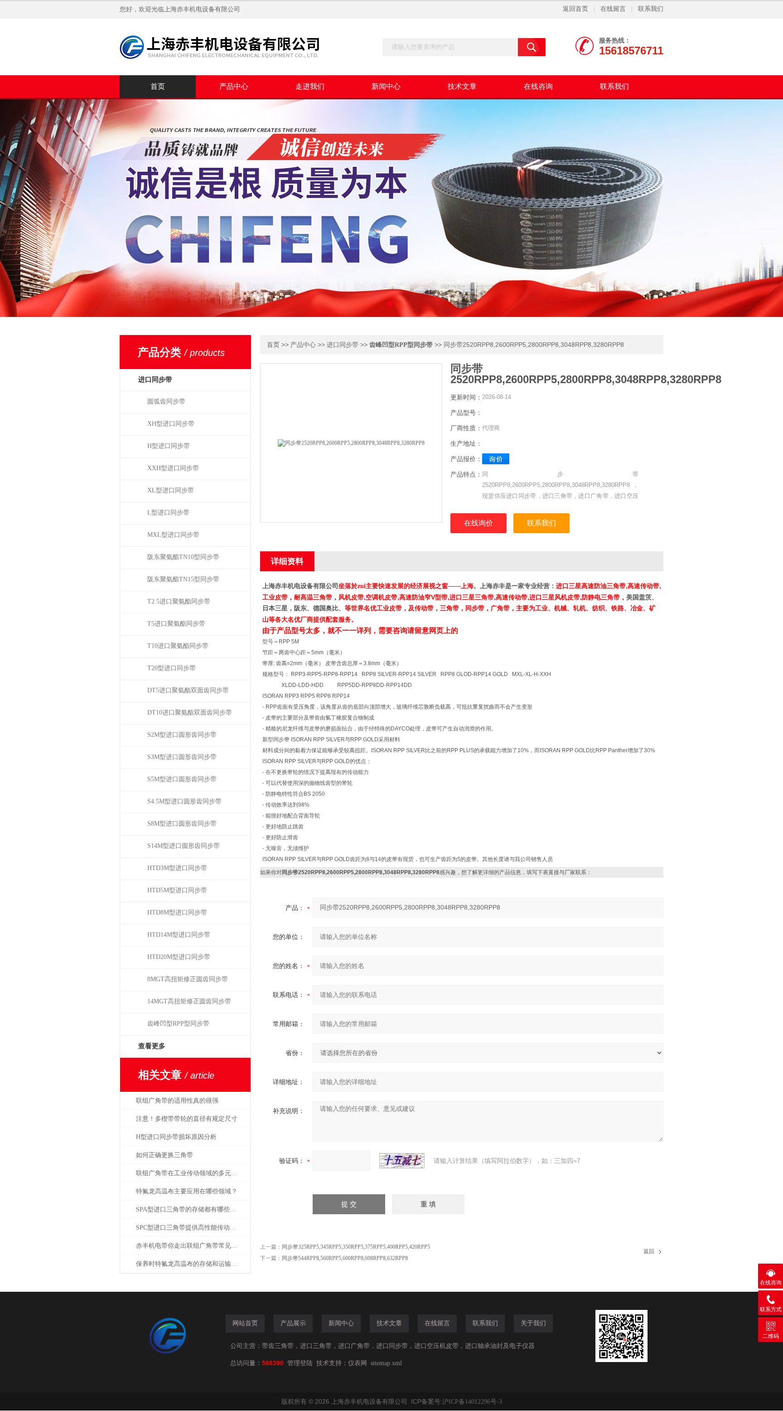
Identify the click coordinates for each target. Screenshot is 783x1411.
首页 (157, 86)
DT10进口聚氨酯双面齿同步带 (189, 712)
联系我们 (650, 8)
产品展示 (293, 1323)
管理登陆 (300, 1363)
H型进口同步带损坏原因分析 (176, 1137)
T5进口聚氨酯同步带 (176, 623)
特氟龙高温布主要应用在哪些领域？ (186, 1191)
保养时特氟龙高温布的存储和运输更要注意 (191, 1263)
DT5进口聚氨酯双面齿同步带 (188, 690)
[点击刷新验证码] (402, 1160)
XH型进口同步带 (170, 423)
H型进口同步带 (168, 446)
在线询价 (478, 523)
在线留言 (613, 8)
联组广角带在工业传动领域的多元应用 (190, 1173)
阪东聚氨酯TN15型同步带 (183, 579)
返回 (648, 1251)
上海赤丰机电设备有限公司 (202, 9)
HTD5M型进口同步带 (177, 890)
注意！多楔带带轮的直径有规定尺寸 (186, 1118)
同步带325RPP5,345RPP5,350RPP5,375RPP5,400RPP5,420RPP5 (356, 1247)
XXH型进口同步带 (173, 468)
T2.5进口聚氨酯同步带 (178, 601)
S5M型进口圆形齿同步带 (182, 779)
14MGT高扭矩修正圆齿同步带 (189, 1001)
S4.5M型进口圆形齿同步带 (184, 801)
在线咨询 (538, 86)
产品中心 (233, 86)
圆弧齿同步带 (166, 401)
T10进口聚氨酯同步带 (177, 645)
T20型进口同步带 (171, 668)
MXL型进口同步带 (173, 534)
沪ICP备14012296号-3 (472, 1401)
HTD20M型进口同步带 (178, 957)
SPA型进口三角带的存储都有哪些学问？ (191, 1209)
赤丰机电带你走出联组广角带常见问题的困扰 (191, 1245)
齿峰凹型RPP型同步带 (178, 1023)
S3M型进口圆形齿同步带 (182, 757)
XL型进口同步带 (170, 490)
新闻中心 (386, 86)
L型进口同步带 (168, 512)
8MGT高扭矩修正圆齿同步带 (187, 979)
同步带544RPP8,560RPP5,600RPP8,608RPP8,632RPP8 (345, 1258)
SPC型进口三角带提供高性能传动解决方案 (191, 1227)
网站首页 (245, 1323)
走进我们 (309, 86)
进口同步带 (342, 344)
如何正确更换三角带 (164, 1155)
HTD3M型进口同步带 (177, 868)
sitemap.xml (386, 1363)
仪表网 (357, 1363)
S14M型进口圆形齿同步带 (183, 845)
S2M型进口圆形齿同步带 (182, 734)
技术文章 (462, 86)
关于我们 (533, 1323)
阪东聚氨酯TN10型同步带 (183, 557)
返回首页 (575, 8)
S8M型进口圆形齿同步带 (182, 823)
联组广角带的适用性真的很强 (177, 1100)
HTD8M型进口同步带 (177, 912)
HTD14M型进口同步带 (178, 934)
